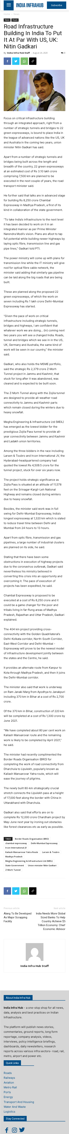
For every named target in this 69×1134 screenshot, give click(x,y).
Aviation (9, 1082)
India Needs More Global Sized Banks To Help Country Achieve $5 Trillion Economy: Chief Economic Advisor (50, 921)
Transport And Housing (19, 1102)
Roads (15, 20)
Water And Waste (15, 1106)
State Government (14, 865)
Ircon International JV (16, 847)
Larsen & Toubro (50, 852)
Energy (8, 1097)
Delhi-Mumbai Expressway (44, 843)
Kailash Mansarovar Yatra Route (21, 852)
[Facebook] (7, 61)
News (16, 14)
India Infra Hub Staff (18, 52)
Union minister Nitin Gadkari (42, 865)
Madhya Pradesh (13, 856)
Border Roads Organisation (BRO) (32, 838)
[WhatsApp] (24, 61)
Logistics (9, 1111)
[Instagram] (14, 1130)
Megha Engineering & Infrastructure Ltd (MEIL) (29, 861)
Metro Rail (10, 1087)
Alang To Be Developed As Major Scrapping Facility (17, 917)
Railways (9, 1077)
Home (7, 14)
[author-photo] (34, 960)
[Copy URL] (32, 61)
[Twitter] (16, 61)
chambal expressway (16, 843)
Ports (7, 1092)
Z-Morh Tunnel (13, 869)
